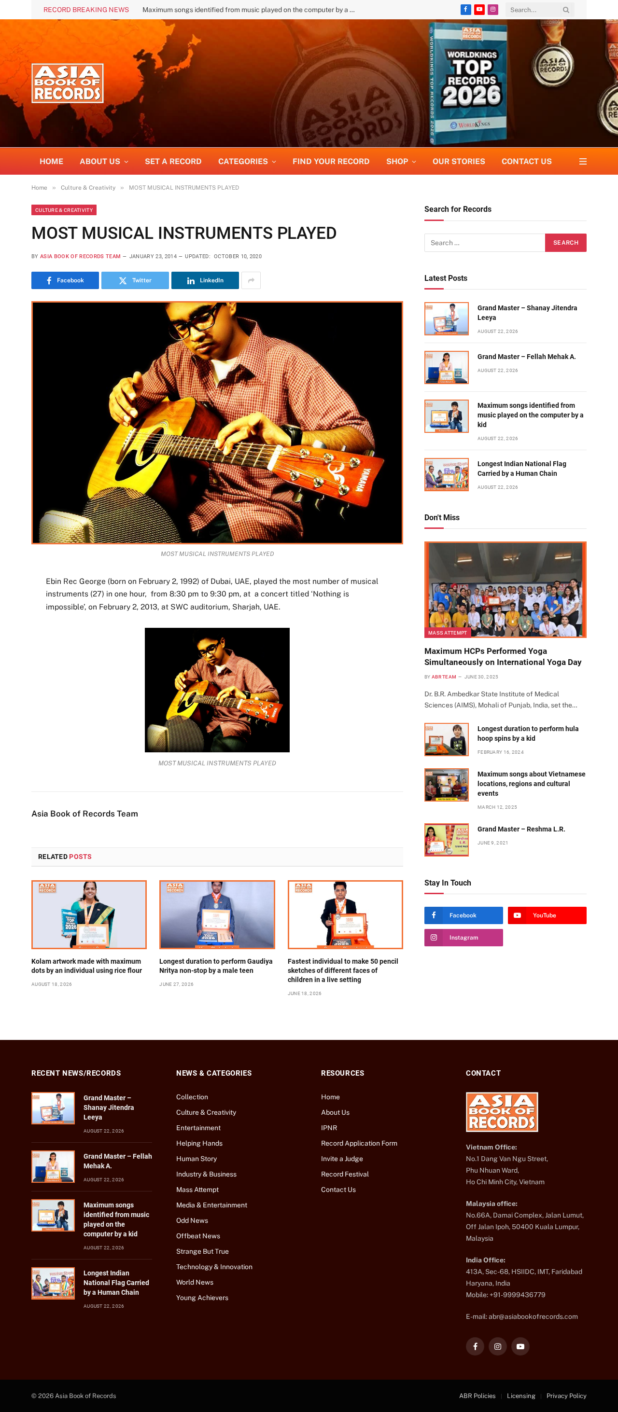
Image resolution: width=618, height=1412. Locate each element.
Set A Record (173, 161)
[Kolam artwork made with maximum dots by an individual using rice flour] (89, 914)
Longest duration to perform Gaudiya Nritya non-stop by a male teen (216, 965)
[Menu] (583, 161)
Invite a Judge (342, 1159)
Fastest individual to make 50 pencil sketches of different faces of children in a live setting (343, 970)
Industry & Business (206, 1174)
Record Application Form (359, 1143)
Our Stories (459, 161)
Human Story (196, 1159)
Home (51, 161)
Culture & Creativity (64, 210)
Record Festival (345, 1174)
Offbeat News (198, 1236)
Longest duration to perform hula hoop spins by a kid (528, 733)
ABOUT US (100, 161)
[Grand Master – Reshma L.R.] (446, 840)
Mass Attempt (447, 633)
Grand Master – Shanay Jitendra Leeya (527, 312)
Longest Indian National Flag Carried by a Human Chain (522, 468)
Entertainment (198, 1128)
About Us (335, 1112)
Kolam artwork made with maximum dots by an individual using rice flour (86, 965)
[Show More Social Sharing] (251, 280)
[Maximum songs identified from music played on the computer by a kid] (446, 416)
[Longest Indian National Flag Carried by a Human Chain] (446, 474)
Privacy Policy (567, 1395)
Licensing (521, 1395)
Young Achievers (202, 1297)
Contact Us (527, 161)
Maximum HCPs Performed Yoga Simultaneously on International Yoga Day (503, 656)
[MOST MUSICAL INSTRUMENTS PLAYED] (217, 422)
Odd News (192, 1220)
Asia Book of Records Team (80, 256)
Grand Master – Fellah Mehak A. (527, 356)
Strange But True (202, 1251)
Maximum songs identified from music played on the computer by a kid (250, 10)
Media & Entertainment (211, 1205)
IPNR (329, 1128)
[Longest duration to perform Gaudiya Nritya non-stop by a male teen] (217, 914)
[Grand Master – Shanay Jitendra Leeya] (446, 318)
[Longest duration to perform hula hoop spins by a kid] (446, 739)
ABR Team (444, 676)
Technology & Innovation (214, 1267)
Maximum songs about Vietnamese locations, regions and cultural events (532, 783)
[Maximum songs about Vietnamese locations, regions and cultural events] (446, 785)
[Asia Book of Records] (67, 83)
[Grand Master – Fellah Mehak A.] (446, 367)
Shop (397, 161)
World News (194, 1282)
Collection (192, 1097)
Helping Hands (199, 1143)
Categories (243, 161)
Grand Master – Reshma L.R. (521, 829)
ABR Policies (477, 1395)
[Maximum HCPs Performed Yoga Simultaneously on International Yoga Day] (505, 589)
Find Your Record (331, 161)
